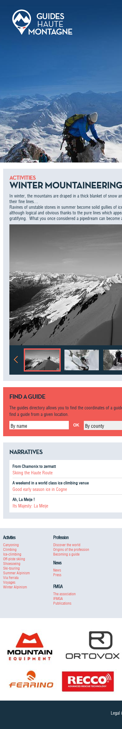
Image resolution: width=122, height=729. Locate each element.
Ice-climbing (12, 554)
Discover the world (66, 544)
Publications (62, 603)
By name (19, 426)
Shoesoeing (11, 563)
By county (94, 426)
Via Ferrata (10, 577)
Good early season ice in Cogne (40, 489)
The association (64, 594)
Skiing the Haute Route (33, 473)
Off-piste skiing (14, 559)
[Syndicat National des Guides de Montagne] (42, 22)
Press (57, 574)
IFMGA (58, 598)
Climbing (10, 549)
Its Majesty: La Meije (30, 506)
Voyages (9, 582)
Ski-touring (11, 568)
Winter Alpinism (15, 587)
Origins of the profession (71, 549)
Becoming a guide (66, 554)
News (57, 570)
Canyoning (11, 544)
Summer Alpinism (16, 573)
